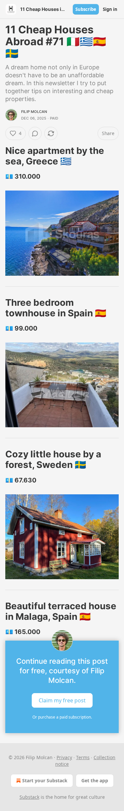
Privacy (64, 757)
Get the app (94, 780)
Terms (83, 757)
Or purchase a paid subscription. (62, 717)
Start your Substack (44, 780)
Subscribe (85, 9)
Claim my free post (62, 700)
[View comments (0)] (35, 133)
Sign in (110, 9)
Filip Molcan (34, 111)
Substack (29, 797)
